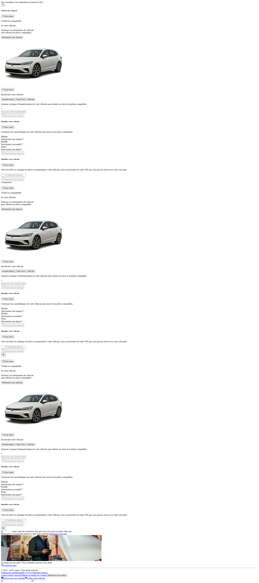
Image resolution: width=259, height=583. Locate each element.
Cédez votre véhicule (36, 578)
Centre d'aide (6, 575)
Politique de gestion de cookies (33, 575)
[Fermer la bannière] (3, 5)
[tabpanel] (129, 142)
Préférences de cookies (57, 575)
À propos (16, 575)
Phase (3, 147)
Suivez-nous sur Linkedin (14, 578)
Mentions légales (40, 573)
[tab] (8, 99)
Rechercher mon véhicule (12, 37)
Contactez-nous (9, 565)
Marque (4, 136)
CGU (30, 573)
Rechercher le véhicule (14, 116)
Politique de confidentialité (12, 573)
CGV (26, 573)
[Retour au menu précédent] (3, 355)
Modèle (4, 141)
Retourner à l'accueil (58, 534)
